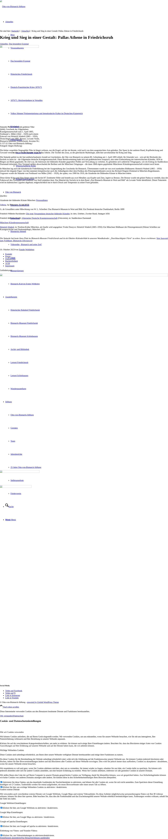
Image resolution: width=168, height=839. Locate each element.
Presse (7, 256)
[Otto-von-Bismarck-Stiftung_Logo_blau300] (12, 6)
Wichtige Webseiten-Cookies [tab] (12, 750)
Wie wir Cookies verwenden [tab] (12, 732)
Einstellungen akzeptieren (10, 838)
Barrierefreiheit (11, 261)
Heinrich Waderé (7, 227)
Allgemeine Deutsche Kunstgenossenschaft (39, 218)
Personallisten (42, 200)
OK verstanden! (6, 716)
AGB (7, 263)
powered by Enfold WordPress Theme (43, 702)
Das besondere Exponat (19, 44)
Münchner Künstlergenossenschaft (14, 222)
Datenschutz (10, 259)
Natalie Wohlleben (26, 249)
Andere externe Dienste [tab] (10, 789)
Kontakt (8, 254)
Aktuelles (4, 44)
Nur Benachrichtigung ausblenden (35, 838)
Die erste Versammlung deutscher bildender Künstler (48, 214)
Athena (3, 205)
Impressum (9, 266)
